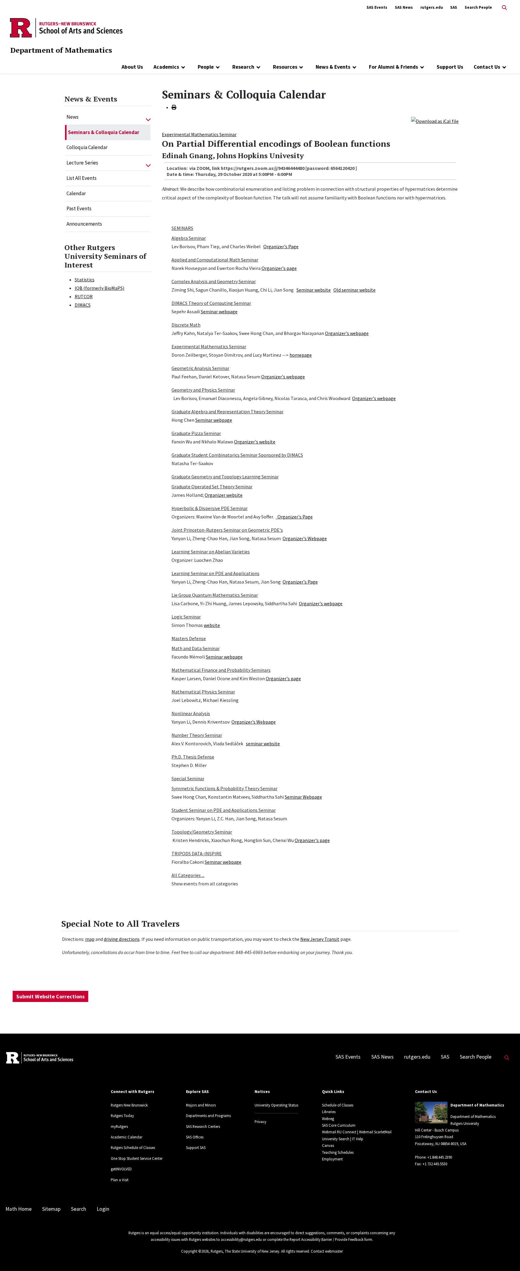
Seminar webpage (219, 311)
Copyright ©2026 (195, 1251)
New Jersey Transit (319, 939)
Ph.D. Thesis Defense (193, 757)
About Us (132, 67)
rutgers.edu (431, 7)
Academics (166, 67)
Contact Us (487, 67)
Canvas (328, 1145)
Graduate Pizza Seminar (196, 433)
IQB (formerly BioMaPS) (99, 288)
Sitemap (51, 1209)
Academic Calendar (126, 1137)
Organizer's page (279, 268)
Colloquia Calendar (87, 147)
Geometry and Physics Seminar (203, 390)
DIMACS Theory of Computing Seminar (211, 303)
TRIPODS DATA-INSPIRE (197, 853)
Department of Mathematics (61, 50)
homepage (300, 355)
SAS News (404, 7)
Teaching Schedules (338, 1152)
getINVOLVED (121, 1168)
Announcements (84, 224)
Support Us (450, 67)
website (212, 625)
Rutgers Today (122, 1115)
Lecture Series (82, 162)
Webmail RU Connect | (340, 1131)
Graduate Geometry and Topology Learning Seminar (225, 477)
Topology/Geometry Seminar (202, 832)
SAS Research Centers (203, 1126)
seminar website (263, 743)
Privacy (260, 1121)
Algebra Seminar (189, 238)
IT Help (357, 1138)
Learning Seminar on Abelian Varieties (211, 552)
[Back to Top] (507, 1256)
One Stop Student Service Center (136, 1158)
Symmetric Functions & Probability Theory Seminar (224, 788)
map (89, 939)
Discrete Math (186, 325)
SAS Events (377, 7)
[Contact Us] (504, 67)
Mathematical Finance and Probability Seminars (221, 670)
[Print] (174, 107)
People (206, 67)
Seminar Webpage (303, 797)
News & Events (333, 67)
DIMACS (83, 305)
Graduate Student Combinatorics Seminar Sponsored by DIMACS (237, 455)
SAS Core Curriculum (338, 1125)
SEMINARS (182, 228)
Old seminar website (354, 290)
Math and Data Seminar (196, 648)
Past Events (79, 208)
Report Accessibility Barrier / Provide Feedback (326, 1239)
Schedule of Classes (337, 1105)
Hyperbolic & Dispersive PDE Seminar (210, 508)
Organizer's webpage (347, 333)
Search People (478, 7)
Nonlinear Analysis (191, 713)
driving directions (122, 939)
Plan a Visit (119, 1179)
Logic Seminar (186, 617)
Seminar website (313, 290)
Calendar (76, 193)
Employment (332, 1159)
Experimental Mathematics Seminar (199, 134)
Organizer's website (254, 442)
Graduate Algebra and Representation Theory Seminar (227, 412)
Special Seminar (188, 778)
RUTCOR (84, 296)
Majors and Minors (201, 1105)
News (73, 117)
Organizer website (224, 495)
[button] (148, 117)
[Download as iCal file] (435, 120)
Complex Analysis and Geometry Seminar (214, 281)
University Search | (336, 1138)
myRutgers (119, 1126)
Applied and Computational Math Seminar (215, 260)
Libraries (329, 1111)
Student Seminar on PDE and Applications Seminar (224, 810)
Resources (285, 67)
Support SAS (196, 1147)
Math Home (18, 1209)
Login (103, 1209)
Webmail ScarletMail (375, 1131)
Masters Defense (189, 638)
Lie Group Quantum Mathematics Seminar (215, 595)
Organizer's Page (281, 246)
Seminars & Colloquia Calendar (103, 132)
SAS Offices (194, 1137)
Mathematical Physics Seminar (203, 692)
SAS (453, 7)
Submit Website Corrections (50, 996)
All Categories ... (188, 875)
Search (78, 1209)
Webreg (328, 1118)
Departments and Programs (208, 1115)
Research (243, 67)
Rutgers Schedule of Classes (133, 1147)
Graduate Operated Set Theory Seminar (212, 487)
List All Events (82, 178)
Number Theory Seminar (197, 735)
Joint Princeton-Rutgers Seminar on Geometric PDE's (227, 530)
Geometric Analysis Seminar (200, 368)
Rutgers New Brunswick (129, 1105)
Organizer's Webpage (305, 538)
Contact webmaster (327, 1251)
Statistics (84, 280)
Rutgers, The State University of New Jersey (245, 1251)
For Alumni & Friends (393, 67)
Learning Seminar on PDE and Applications (215, 573)
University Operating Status (276, 1105)
